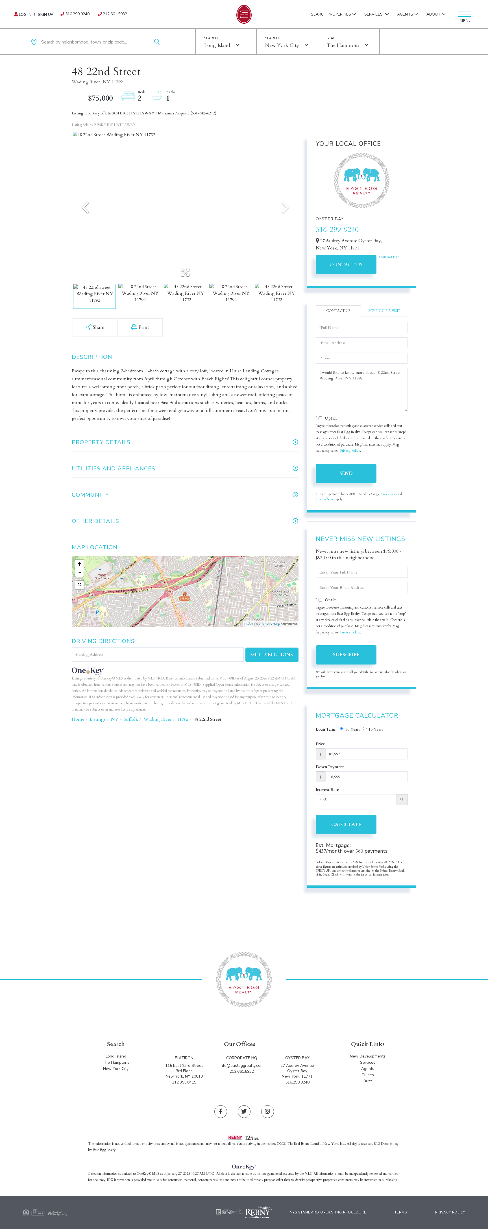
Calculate (346, 825)
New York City (282, 45)
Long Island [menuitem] (116, 1056)
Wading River (157, 719)
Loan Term (326, 729)
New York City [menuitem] (115, 1068)
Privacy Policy (350, 450)
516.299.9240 (77, 14)
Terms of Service (325, 499)
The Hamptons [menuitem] (116, 1062)
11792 (182, 719)
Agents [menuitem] (405, 14)
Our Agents (389, 257)
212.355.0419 (184, 1082)
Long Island (217, 45)
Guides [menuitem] (367, 1075)
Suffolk (131, 719)
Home (78, 719)
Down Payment (330, 767)
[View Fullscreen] (79, 585)
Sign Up (45, 14)
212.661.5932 (115, 14)
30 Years (352, 729)
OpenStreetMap (269, 624)
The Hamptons (343, 45)
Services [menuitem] (374, 14)
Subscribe (346, 655)
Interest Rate (327, 789)
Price (320, 744)
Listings (98, 719)
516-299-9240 (337, 229)
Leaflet (248, 624)
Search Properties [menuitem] (331, 14)
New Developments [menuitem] (367, 1056)
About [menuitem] (433, 14)
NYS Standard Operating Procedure (328, 1212)
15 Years (376, 729)
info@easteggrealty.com (241, 1065)
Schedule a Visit (384, 311)
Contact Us (346, 265)
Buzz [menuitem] (367, 1081)
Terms (401, 1212)
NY (114, 719)
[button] (157, 42)
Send (346, 473)
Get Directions (272, 655)
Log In (25, 14)
